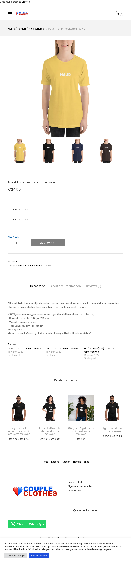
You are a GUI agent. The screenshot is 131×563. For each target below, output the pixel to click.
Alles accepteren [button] (39, 556)
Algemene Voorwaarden (80, 486)
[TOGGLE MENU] (10, 13)
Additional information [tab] (66, 286)
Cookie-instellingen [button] (15, 556)
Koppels (55, 462)
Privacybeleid (75, 482)
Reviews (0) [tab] (93, 286)
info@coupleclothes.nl (82, 510)
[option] (65, 88)
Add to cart (48, 242)
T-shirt (47, 265)
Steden (66, 462)
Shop (86, 462)
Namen (21, 28)
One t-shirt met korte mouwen (62, 348)
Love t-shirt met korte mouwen (24, 348)
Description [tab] (37, 286)
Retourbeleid (74, 490)
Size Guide (13, 237)
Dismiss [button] (26, 1)
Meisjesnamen (37, 28)
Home (11, 28)
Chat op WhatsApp (30, 524)
